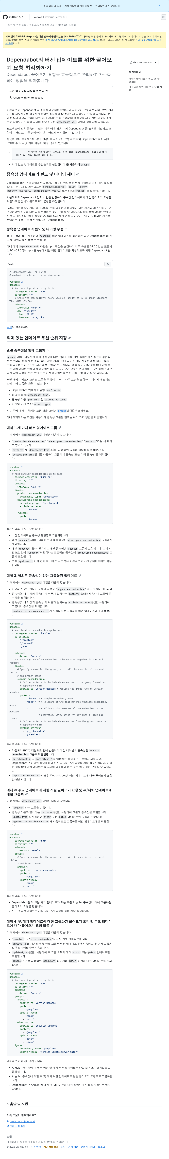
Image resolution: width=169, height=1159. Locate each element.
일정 (9, 326)
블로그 (101, 1146)
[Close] (159, 5)
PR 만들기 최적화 (67, 25)
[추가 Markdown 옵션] (155, 62)
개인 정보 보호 (51, 1146)
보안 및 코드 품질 (17, 25)
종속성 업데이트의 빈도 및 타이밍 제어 (41, 174)
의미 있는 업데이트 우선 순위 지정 (37, 337)
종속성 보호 (48, 25)
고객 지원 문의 (17, 1126)
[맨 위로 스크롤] (161, 1151)
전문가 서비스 (88, 1146)
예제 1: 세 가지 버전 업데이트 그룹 (32, 428)
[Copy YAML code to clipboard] (107, 264)
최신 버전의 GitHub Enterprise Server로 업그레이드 (72, 39)
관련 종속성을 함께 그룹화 (26, 350)
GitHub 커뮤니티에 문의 (22, 1121)
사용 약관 (36, 1146)
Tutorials (34, 25)
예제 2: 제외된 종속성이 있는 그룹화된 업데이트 (42, 576)
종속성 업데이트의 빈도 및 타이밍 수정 (35, 229)
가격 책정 (73, 1146)
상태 (63, 1146)
